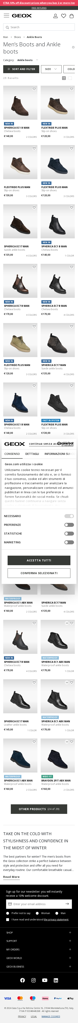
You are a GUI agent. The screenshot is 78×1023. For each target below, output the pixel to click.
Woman (45, 913)
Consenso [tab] (12, 454)
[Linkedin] (56, 981)
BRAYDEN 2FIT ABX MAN (56, 780)
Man (63, 913)
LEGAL (34, 1016)
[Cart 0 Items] (71, 17)
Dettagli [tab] (32, 454)
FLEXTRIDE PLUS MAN (54, 127)
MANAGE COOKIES (51, 1016)
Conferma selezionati (39, 573)
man (5, 37)
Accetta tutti (39, 560)
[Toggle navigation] (6, 16)
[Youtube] (44, 981)
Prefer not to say (21, 913)
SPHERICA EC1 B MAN (16, 127)
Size (48, 69)
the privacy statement (56, 919)
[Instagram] (33, 981)
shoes (17, 37)
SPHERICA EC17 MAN (16, 246)
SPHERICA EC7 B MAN (16, 306)
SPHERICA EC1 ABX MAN (18, 602)
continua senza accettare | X (51, 444)
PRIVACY (22, 1016)
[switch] (69, 525)
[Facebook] (22, 981)
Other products (39, 809)
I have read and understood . (40, 919)
